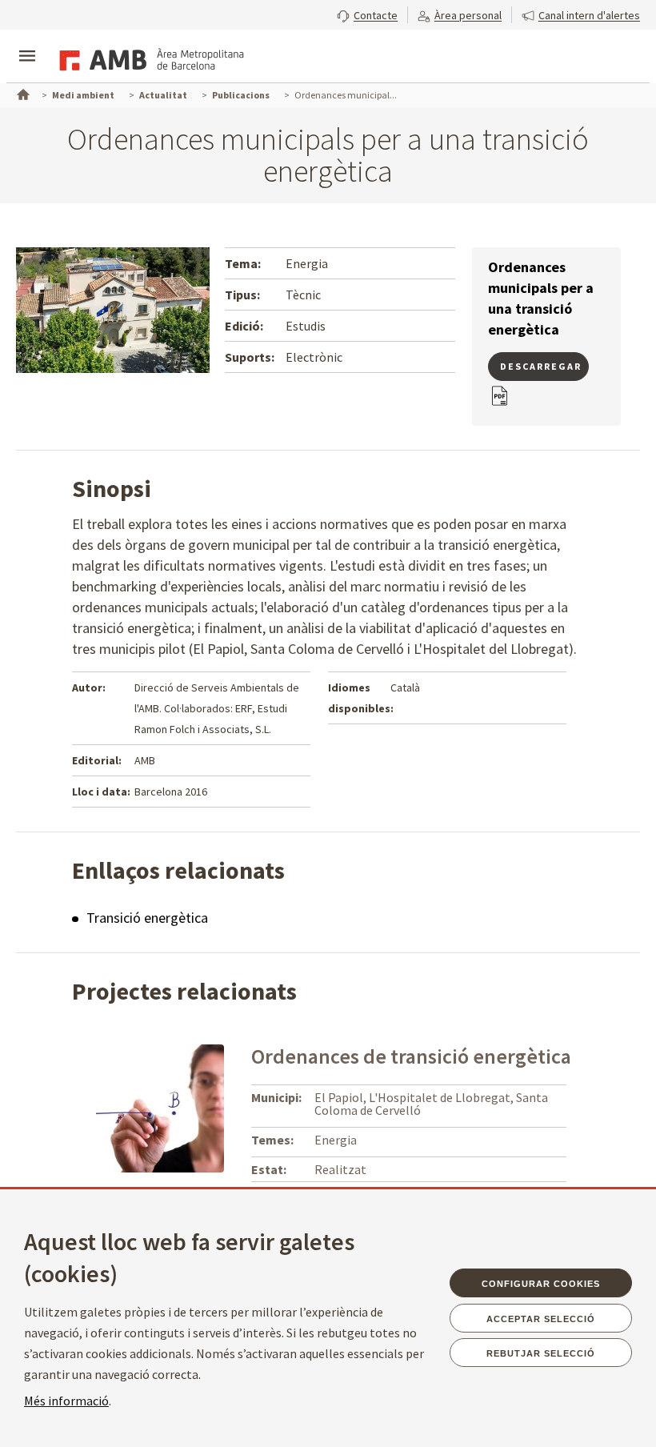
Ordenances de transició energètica (411, 1056)
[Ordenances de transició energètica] (160, 1106)
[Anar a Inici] (21, 92)
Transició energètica (147, 917)
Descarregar (541, 366)
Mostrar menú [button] (27, 42)
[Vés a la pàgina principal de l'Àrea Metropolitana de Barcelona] (149, 58)
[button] (367, 13)
